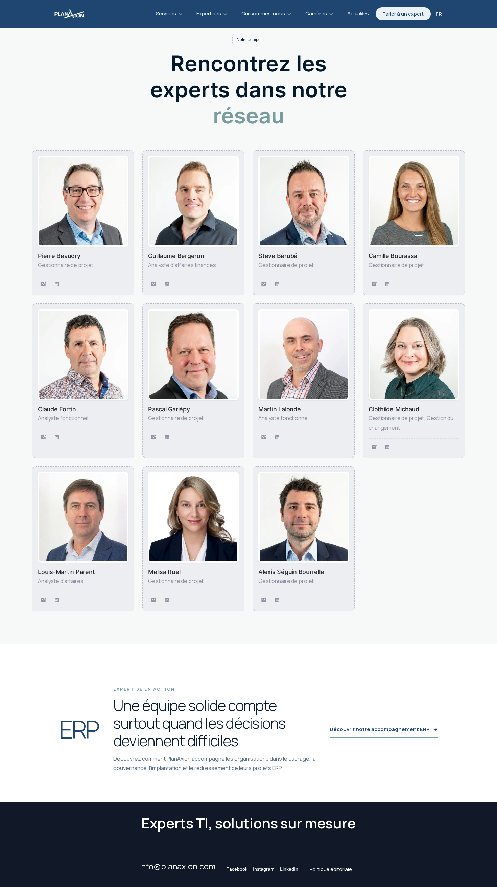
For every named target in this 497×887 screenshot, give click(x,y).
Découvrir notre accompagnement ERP (384, 729)
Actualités (358, 13)
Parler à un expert (403, 13)
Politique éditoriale (331, 869)
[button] (169, 14)
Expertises (208, 13)
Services (166, 13)
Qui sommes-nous (263, 13)
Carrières (316, 13)
